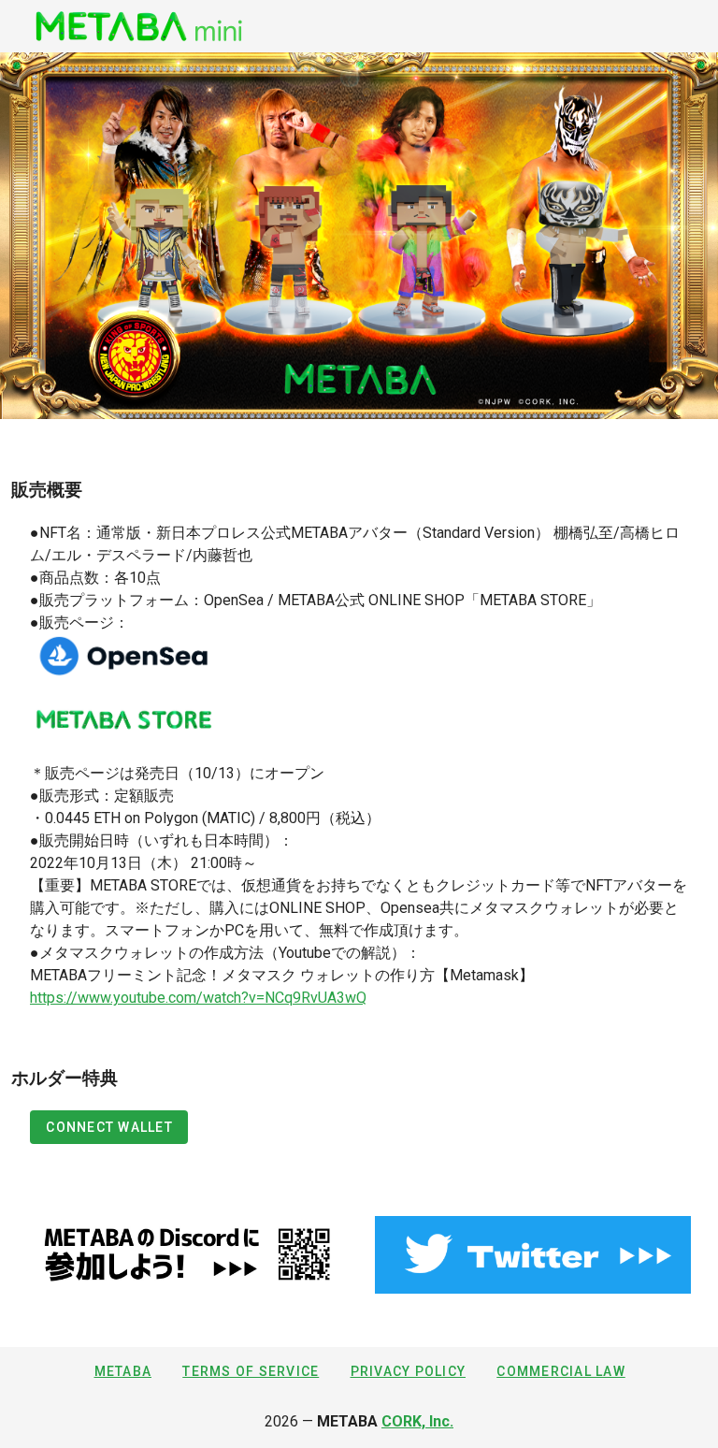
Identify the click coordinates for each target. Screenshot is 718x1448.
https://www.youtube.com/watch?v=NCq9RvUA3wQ (198, 997)
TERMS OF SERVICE (250, 1371)
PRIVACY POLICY (408, 1371)
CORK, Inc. (417, 1421)
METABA (122, 1371)
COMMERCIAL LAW (560, 1371)
